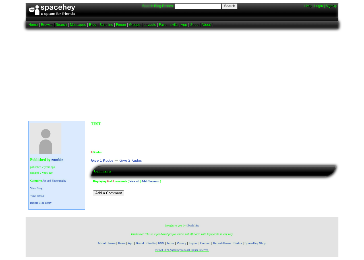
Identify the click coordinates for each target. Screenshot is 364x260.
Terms (170, 243)
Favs (162, 25)
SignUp (331, 6)
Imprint (193, 243)
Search (229, 6)
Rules (121, 243)
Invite (173, 25)
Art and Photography (54, 180)
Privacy (181, 243)
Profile (37, 195)
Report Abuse (222, 243)
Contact (205, 243)
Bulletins (106, 25)
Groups (134, 25)
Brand (140, 243)
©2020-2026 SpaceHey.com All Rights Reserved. (182, 250)
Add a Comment (108, 193)
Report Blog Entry (40, 202)
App (184, 25)
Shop (194, 25)
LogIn (318, 6)
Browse (47, 25)
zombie (57, 160)
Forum (121, 25)
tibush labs (193, 225)
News (111, 243)
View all (134, 181)
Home (33, 25)
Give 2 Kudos (130, 161)
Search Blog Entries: (158, 6)
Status (237, 243)
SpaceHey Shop (255, 243)
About (206, 25)
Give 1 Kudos (102, 161)
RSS (161, 243)
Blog (92, 25)
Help (308, 6)
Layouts (150, 25)
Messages (78, 25)
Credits (151, 243)
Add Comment (150, 181)
